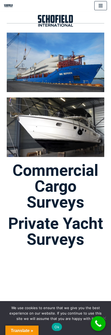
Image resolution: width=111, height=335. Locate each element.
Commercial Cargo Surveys (55, 186)
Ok (56, 327)
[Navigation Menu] (100, 5)
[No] (104, 318)
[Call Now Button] (98, 323)
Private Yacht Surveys (55, 231)
